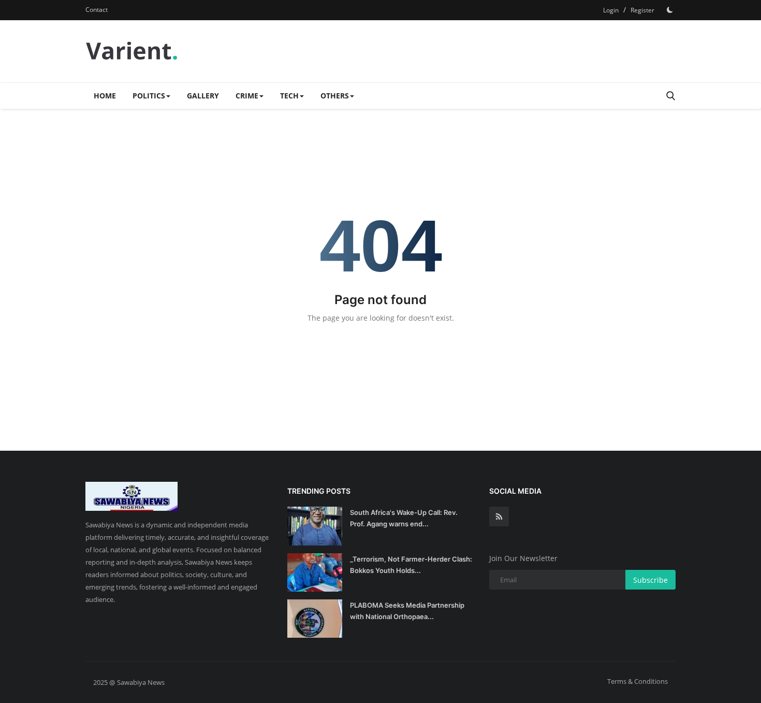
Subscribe (650, 580)
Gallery (203, 96)
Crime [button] (247, 96)
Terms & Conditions (637, 681)
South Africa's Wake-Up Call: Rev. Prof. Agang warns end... (404, 518)
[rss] (499, 516)
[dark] (670, 10)
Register (642, 10)
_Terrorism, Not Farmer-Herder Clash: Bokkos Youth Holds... (411, 565)
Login (611, 10)
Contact (96, 9)
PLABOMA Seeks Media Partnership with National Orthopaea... (407, 611)
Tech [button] (289, 96)
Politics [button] (149, 96)
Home (105, 96)
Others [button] (334, 96)
